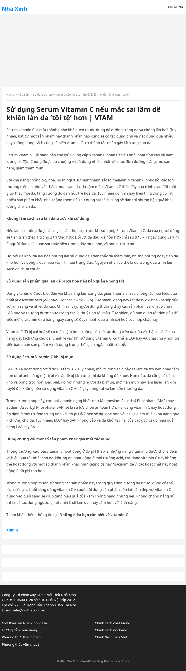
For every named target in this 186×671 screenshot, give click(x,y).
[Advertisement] (93, 48)
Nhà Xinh (14, 8)
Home (10, 95)
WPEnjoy (124, 661)
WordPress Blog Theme (97, 661)
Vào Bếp (23, 95)
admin (12, 530)
